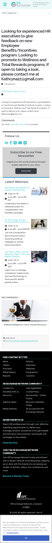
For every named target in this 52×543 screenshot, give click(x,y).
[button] (26, 13)
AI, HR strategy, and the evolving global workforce (17, 221)
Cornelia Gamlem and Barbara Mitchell (22, 341)
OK (26, 538)
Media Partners (10, 409)
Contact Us (8, 388)
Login (12, 124)
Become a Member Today (35, 403)
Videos (6, 365)
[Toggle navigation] (5, 4)
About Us (7, 395)
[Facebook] (11, 143)
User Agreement (33, 388)
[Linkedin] (7, 143)
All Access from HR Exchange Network (35, 410)
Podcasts (7, 368)
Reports (6, 376)
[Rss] (25, 143)
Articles (29, 361)
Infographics (32, 372)
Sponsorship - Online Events (36, 397)
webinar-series (9, 402)
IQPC (27, 507)
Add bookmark (9, 84)
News (5, 361)
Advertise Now (10, 442)
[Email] (20, 143)
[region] (26, 529)
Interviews (30, 365)
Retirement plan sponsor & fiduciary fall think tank (17, 189)
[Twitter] (15, 143)
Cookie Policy (32, 392)
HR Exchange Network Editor (13, 91)
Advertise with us (11, 392)
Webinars (30, 368)
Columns (30, 376)
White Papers (9, 372)
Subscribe (22, 124)
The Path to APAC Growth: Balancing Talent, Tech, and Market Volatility (17, 254)
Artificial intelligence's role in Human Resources (25, 325)
